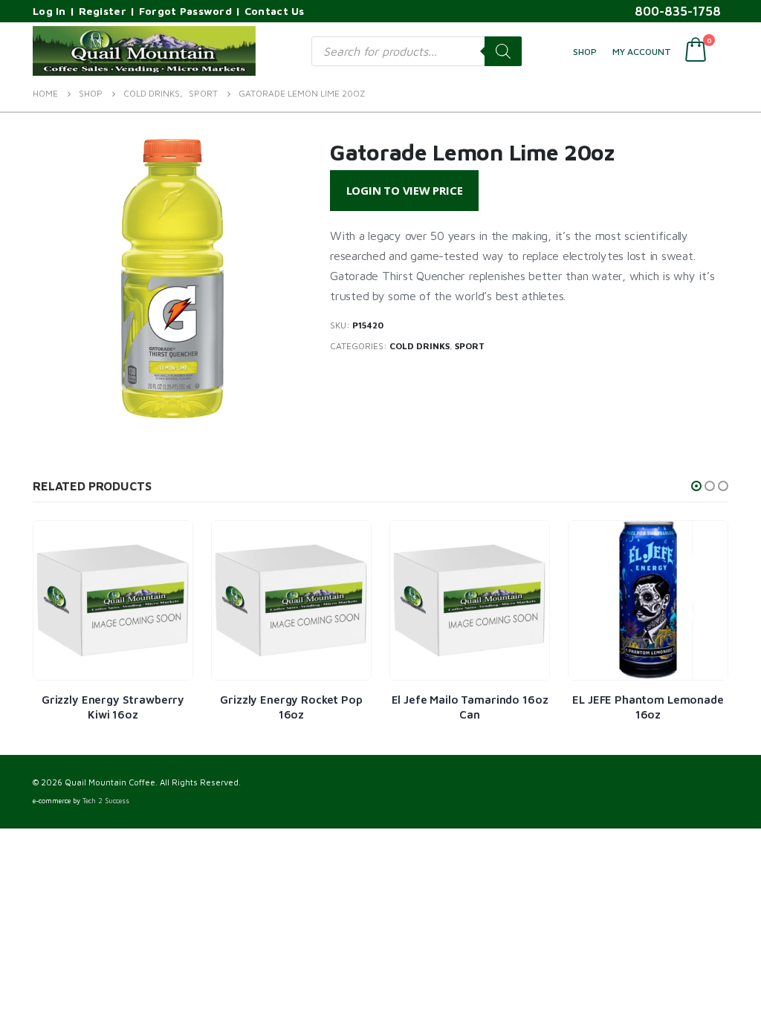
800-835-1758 (678, 11)
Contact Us (275, 10)
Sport (470, 345)
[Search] (503, 51)
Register (102, 10)
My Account (641, 51)
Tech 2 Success (105, 801)
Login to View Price (404, 190)
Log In (49, 10)
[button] (696, 486)
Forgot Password (185, 10)
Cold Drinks (419, 345)
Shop (585, 51)
